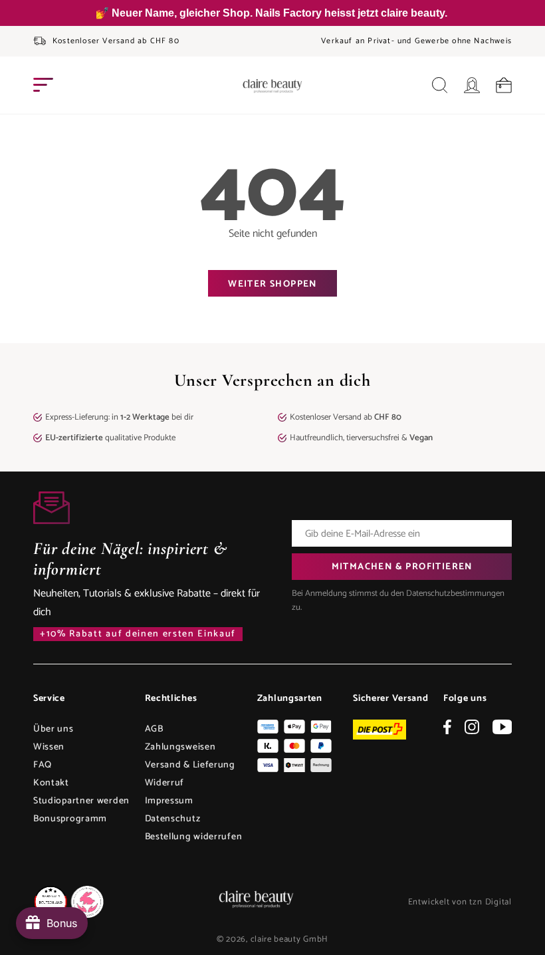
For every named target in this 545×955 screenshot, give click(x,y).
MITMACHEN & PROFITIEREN (402, 567)
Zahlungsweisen (180, 747)
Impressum (169, 801)
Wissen (48, 747)
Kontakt (51, 783)
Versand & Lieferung (190, 765)
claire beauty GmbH (290, 939)
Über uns (53, 729)
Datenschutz (173, 819)
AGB (154, 729)
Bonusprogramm (70, 819)
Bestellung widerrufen (194, 837)
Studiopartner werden (81, 801)
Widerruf (165, 783)
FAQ (42, 765)
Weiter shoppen (272, 284)
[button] (43, 85)
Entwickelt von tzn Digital (460, 902)
